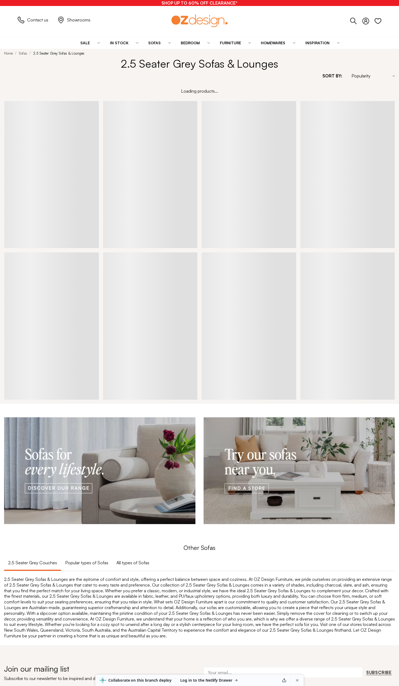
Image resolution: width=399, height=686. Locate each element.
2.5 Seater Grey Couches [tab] (32, 562)
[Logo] (199, 20)
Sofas (23, 53)
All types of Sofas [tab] (132, 562)
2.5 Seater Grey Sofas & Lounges (58, 53)
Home (8, 53)
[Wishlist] (378, 20)
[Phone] (356, 20)
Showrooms (78, 20)
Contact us (37, 20)
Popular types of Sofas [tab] (86, 562)
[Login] (368, 20)
